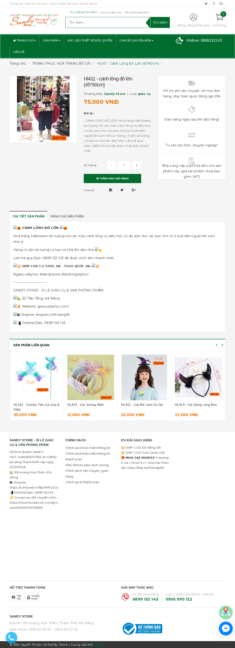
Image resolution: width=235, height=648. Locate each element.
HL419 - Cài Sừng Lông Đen (196, 404)
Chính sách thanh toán (82, 482)
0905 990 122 (179, 599)
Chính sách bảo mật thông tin (87, 448)
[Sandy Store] (34, 21)
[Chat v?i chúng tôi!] (226, 628)
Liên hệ (19, 52)
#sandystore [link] (50, 274)
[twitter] (206, 3)
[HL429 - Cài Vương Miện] (90, 377)
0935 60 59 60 (39, 629)
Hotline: (204, 40)
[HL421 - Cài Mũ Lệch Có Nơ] (144, 377)
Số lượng (90, 165)
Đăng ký (203, 25)
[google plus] (221, 3)
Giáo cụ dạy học (111, 12)
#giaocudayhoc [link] (26, 274)
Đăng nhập (185, 25)
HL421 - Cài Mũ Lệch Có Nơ (142, 404)
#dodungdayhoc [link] (75, 274)
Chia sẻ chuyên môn (136, 40)
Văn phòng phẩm (136, 12)
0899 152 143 (145, 599)
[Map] (226, 612)
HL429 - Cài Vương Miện (85, 404)
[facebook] (214, 3)
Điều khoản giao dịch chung (87, 465)
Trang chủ (25, 40)
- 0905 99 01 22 (65, 629)
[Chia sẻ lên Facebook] (111, 190)
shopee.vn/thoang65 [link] (53, 315)
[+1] (133, 190)
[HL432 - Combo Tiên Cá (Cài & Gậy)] (37, 377)
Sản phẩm (51, 40)
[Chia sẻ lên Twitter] (122, 190)
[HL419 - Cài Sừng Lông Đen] (198, 377)
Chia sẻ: (89, 190)
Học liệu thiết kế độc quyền (89, 40)
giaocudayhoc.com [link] (53, 306)
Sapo (98, 645)
